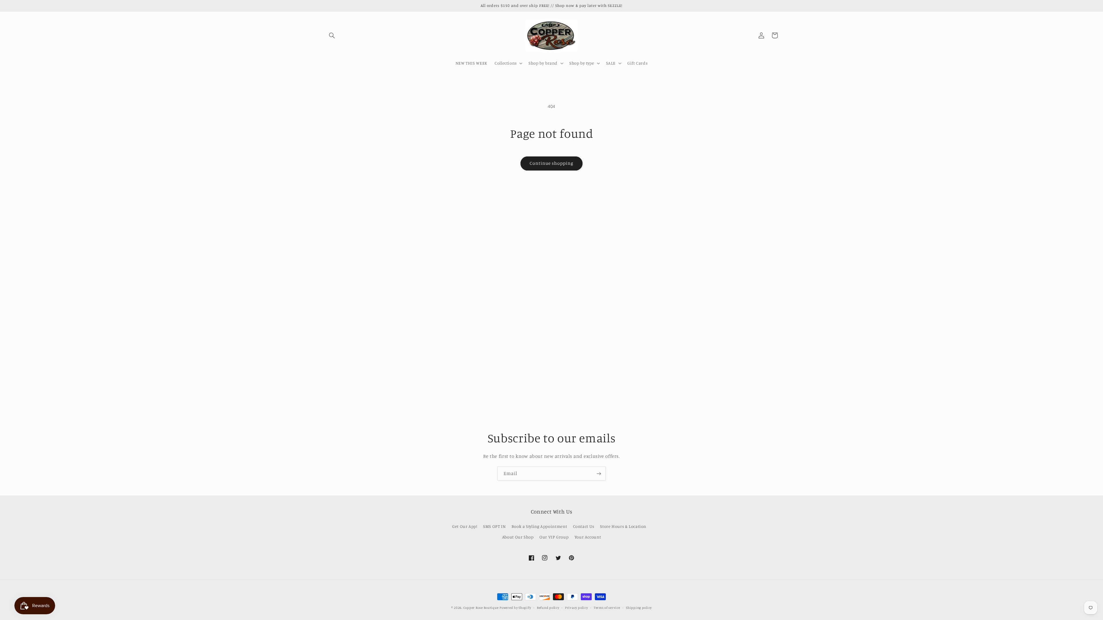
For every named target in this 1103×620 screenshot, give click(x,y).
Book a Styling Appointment (539, 526)
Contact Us (583, 526)
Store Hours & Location (623, 526)
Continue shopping (552, 163)
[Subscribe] (599, 473)
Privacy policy (576, 608)
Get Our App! (464, 526)
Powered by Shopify (515, 608)
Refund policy (548, 608)
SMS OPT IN (494, 526)
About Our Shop (518, 536)
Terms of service (607, 608)
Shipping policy (639, 608)
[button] (332, 35)
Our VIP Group (553, 536)
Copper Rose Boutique (481, 608)
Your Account (587, 536)
